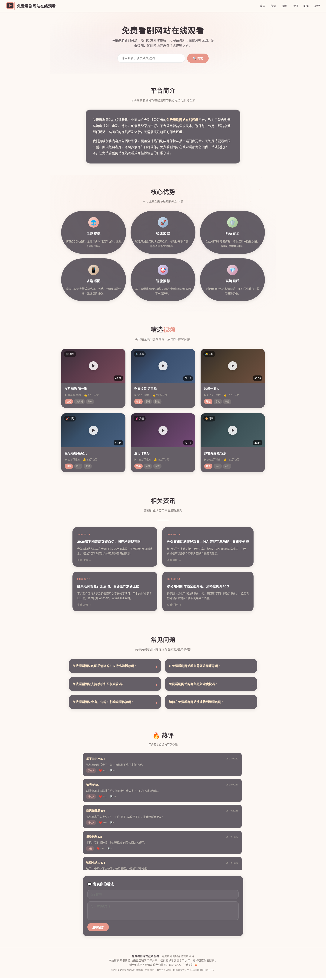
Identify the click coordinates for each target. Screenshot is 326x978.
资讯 (295, 6)
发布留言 (98, 927)
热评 (317, 6)
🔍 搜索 (197, 58)
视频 (284, 6)
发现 (262, 6)
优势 (273, 6)
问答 (306, 6)
